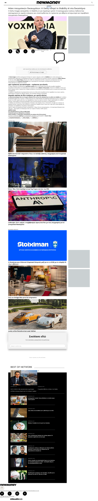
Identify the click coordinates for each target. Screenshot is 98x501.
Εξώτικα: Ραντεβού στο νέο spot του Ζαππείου (39, 423)
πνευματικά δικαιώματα (14, 117)
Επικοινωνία (36, 491)
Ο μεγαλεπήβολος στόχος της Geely (48, 389)
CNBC (31, 80)
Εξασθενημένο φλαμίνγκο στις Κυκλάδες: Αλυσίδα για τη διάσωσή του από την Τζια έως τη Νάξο (41, 473)
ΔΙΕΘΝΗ (49, 6)
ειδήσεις (21, 116)
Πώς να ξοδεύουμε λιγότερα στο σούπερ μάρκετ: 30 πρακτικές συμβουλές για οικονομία (40, 436)
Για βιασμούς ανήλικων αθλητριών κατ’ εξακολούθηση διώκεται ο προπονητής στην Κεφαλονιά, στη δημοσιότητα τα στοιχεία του (41, 449)
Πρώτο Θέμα (48, 116)
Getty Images (26, 117)
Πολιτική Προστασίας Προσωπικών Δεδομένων (17, 491)
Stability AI (34, 117)
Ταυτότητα (31, 491)
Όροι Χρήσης (3, 491)
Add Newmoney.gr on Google (37, 72)
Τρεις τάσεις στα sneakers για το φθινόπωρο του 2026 (41, 410)
